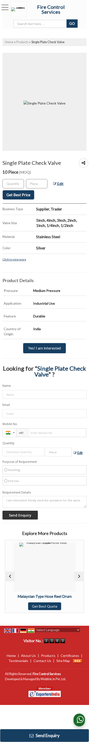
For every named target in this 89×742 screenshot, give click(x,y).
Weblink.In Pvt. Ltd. (53, 679)
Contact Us (42, 661)
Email (6, 405)
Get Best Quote (42, 606)
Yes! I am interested (44, 348)
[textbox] (36, 183)
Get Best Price (18, 195)
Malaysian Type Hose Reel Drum (42, 596)
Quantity (8, 443)
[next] (79, 576)
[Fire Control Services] (19, 9)
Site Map (63, 661)
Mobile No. (10, 424)
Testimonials (18, 661)
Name (6, 386)
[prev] (10, 576)
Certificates (70, 655)
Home (9, 42)
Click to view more (14, 259)
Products (22, 42)
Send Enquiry (47, 735)
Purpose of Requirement (19, 462)
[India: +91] (9, 432)
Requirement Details (16, 492)
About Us (28, 655)
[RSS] (77, 661)
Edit (60, 184)
